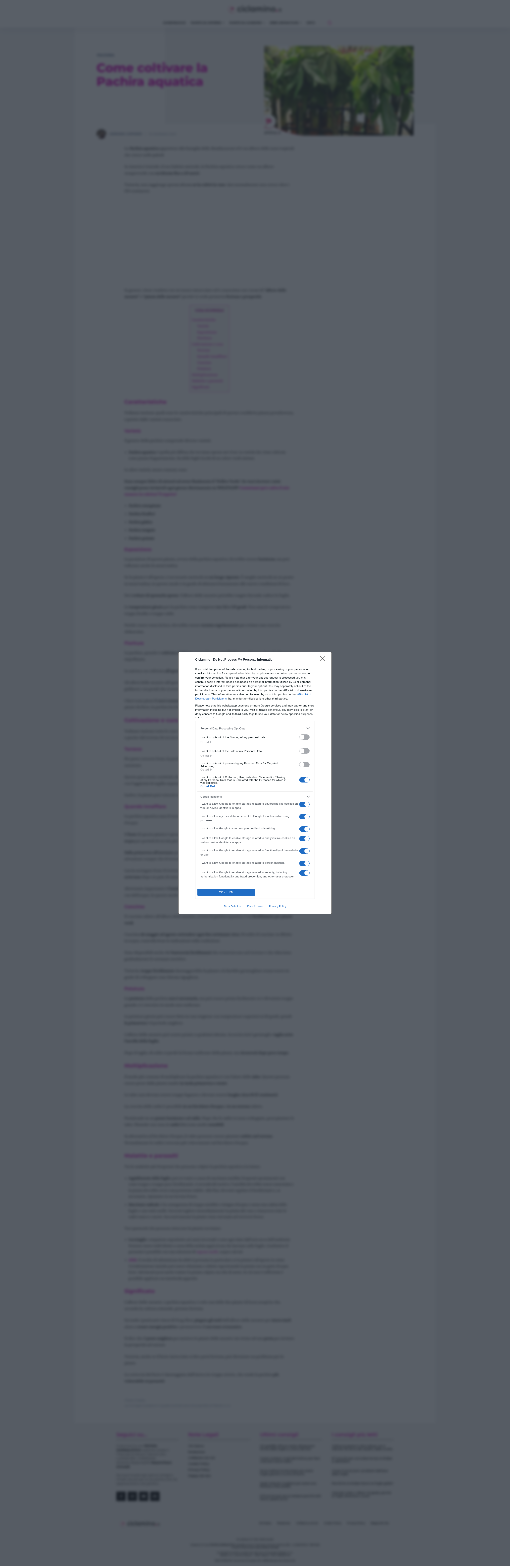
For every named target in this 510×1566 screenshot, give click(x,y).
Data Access (255, 906)
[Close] (324, 660)
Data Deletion (232, 906)
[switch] (304, 737)
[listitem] (255, 728)
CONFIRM (226, 892)
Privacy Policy (277, 906)
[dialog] (255, 783)
